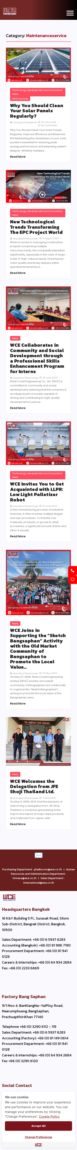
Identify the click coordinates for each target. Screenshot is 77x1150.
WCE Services (20, 98)
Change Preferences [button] (38, 1137)
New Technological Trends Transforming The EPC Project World (36, 227)
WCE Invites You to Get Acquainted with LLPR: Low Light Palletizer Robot (37, 491)
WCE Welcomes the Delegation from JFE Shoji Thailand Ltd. (34, 786)
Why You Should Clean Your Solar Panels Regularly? (36, 111)
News (15, 338)
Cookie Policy (49, 1116)
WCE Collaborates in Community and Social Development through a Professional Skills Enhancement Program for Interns (37, 358)
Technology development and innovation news (37, 92)
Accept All (38, 1126)
